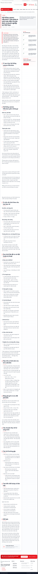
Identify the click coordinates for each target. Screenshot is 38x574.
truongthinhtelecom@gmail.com (25, 565)
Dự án (31, 567)
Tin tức (3, 15)
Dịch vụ (32, 565)
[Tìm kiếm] (25, 4)
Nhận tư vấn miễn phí (32, 556)
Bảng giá (32, 569)
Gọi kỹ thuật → (26, 64)
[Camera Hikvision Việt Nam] (7, 4)
